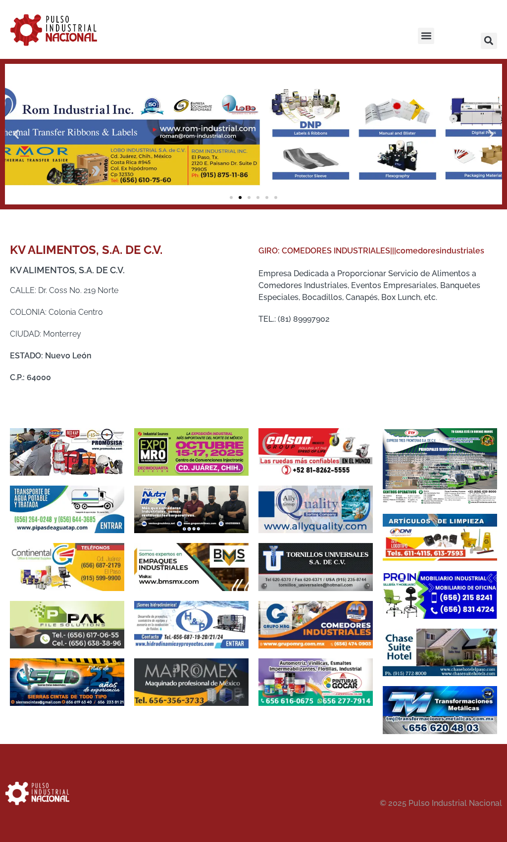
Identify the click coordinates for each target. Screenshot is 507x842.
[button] (426, 36)
